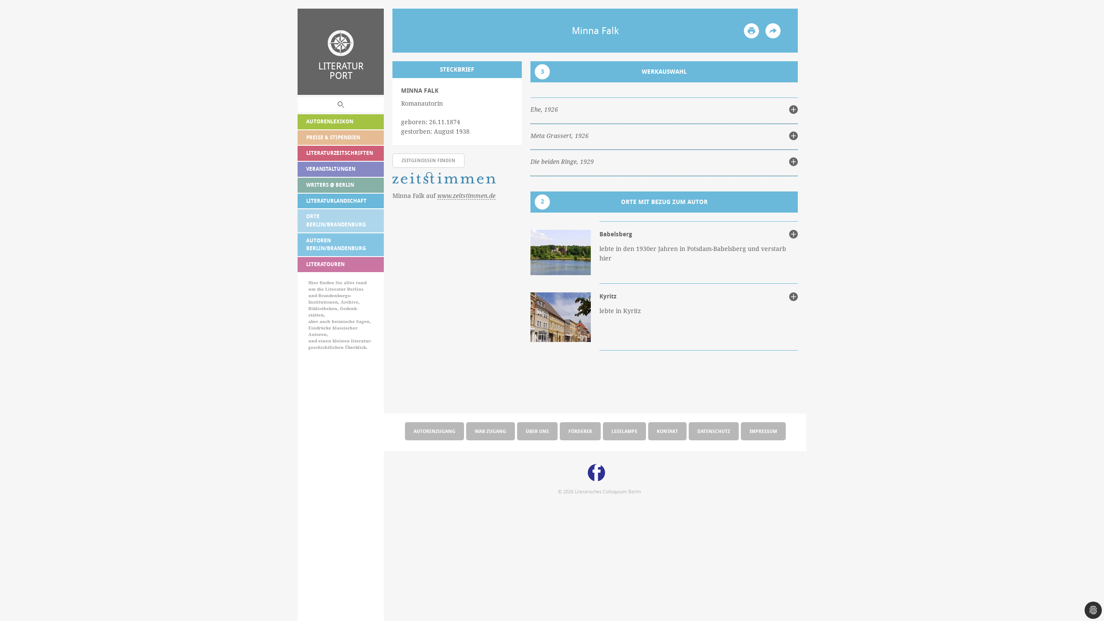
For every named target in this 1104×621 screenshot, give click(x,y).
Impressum (763, 431)
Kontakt (667, 431)
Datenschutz (713, 431)
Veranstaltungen (330, 168)
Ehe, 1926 (544, 109)
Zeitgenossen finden (428, 160)
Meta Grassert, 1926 (559, 135)
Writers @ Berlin (330, 184)
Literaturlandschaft (336, 200)
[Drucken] (751, 30)
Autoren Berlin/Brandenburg (336, 244)
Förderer (580, 431)
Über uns (537, 431)
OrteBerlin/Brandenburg (336, 220)
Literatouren (325, 264)
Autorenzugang (434, 431)
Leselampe (624, 431)
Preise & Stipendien (333, 137)
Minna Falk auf (444, 195)
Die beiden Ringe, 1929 (562, 161)
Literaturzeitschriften (339, 153)
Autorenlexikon (329, 121)
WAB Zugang (490, 431)
